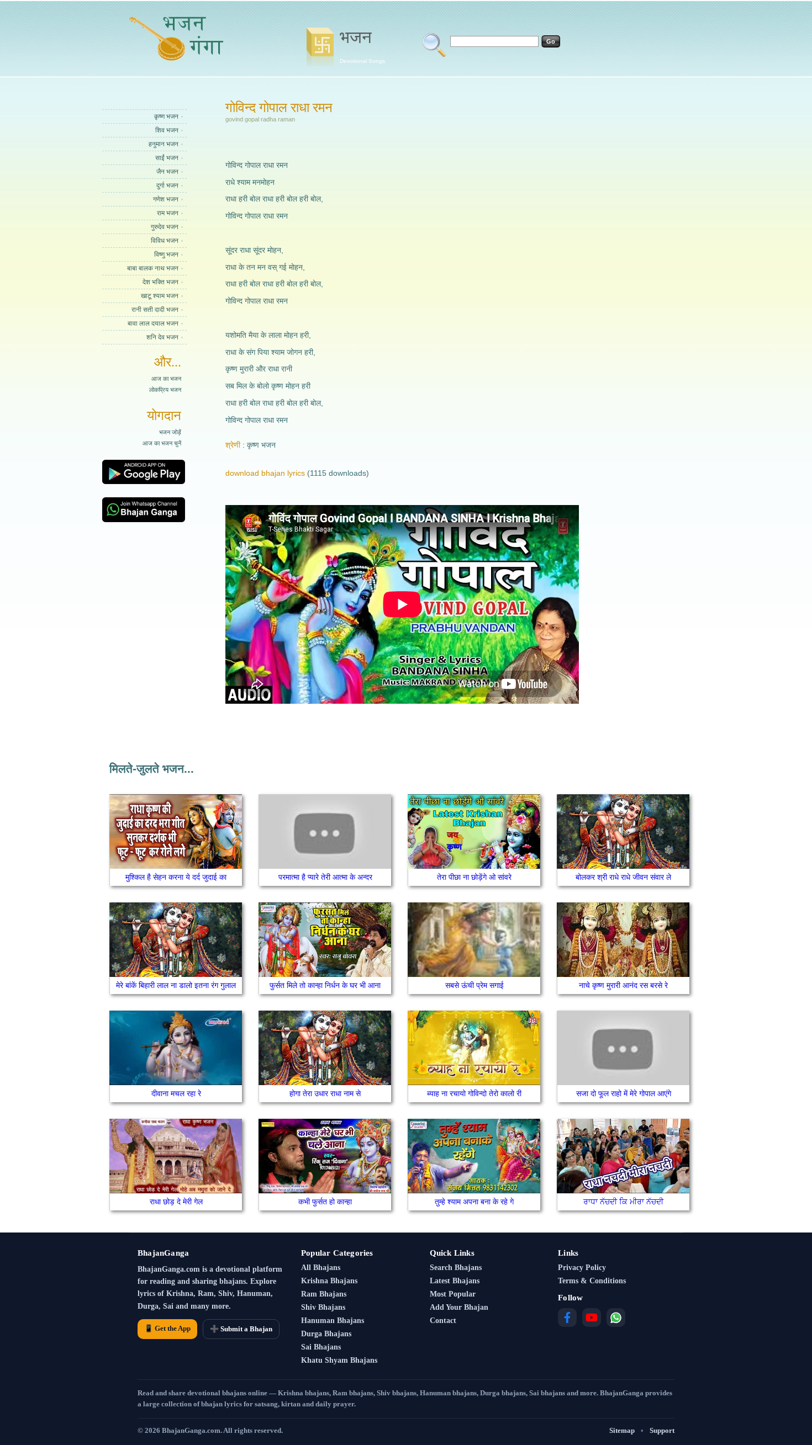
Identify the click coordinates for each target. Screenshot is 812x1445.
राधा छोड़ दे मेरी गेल (176, 1201)
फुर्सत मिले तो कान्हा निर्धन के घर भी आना (325, 985)
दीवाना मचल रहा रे (176, 1093)
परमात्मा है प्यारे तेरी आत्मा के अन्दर (325, 877)
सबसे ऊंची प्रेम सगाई (474, 985)
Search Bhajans (456, 1267)
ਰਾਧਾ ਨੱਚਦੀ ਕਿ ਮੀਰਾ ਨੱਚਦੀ (623, 1201)
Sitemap (622, 1430)
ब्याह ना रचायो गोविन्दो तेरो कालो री (474, 1093)
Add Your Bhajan (459, 1307)
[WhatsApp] (616, 1317)
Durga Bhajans (326, 1334)
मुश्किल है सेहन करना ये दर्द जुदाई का (175, 877)
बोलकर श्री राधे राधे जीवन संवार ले (623, 877)
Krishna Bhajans (329, 1281)
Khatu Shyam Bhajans (339, 1360)
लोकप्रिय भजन (165, 389)
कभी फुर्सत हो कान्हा (325, 1201)
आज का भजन (166, 378)
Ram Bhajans (323, 1294)
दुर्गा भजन (167, 185)
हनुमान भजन (163, 144)
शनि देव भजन (162, 337)
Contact (443, 1320)
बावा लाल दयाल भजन (153, 323)
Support (662, 1430)
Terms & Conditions (592, 1281)
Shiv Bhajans (323, 1307)
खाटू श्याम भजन (159, 296)
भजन (362, 46)
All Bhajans (320, 1267)
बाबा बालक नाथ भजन (152, 268)
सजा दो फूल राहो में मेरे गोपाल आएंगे (623, 1093)
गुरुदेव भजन (164, 227)
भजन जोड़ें (170, 432)
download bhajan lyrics (265, 473)
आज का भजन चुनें (162, 443)
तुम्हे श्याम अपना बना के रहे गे (474, 1201)
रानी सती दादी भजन (154, 310)
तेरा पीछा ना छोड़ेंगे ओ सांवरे (474, 877)
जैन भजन (167, 172)
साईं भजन (166, 158)
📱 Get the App (167, 1328)
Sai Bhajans (321, 1347)
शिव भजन (166, 130)
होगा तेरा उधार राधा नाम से (325, 1093)
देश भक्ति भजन (160, 282)
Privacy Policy (582, 1267)
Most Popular (453, 1294)
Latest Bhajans (454, 1281)
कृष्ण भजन (166, 116)
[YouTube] (591, 1317)
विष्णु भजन (166, 254)
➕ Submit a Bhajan (241, 1329)
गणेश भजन (165, 199)
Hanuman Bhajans (332, 1320)
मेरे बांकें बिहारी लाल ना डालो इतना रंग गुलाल (176, 985)
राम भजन (167, 213)
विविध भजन (164, 241)
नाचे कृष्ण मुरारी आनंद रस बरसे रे (623, 985)
